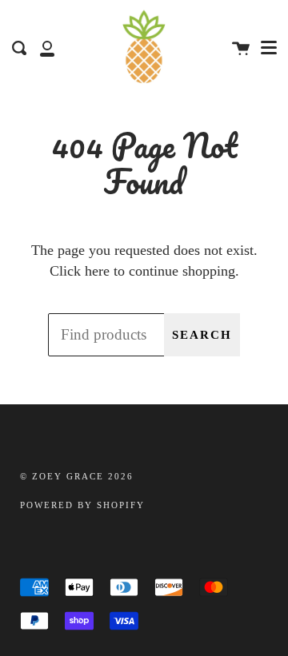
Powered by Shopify (82, 505)
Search (202, 334)
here (97, 271)
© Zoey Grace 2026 (77, 476)
